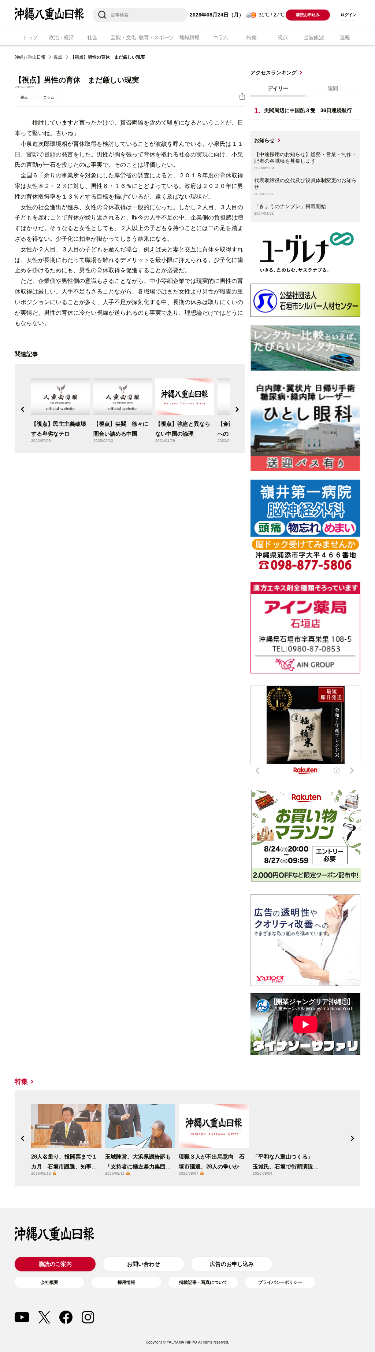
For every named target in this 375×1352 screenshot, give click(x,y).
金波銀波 (314, 37)
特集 (251, 37)
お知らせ (264, 140)
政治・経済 (61, 37)
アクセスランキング (273, 72)
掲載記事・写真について (203, 1282)
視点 (282, 37)
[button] (23, 409)
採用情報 (126, 1282)
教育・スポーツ (156, 37)
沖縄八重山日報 (30, 57)
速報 (345, 37)
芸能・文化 (123, 37)
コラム (220, 37)
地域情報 (189, 37)
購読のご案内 (55, 1264)
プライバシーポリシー (280, 1282)
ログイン (348, 14)
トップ (30, 37)
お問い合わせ (143, 1264)
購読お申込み (308, 14)
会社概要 (49, 1282)
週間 (333, 88)
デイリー (278, 88)
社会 (92, 37)
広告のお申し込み (232, 1264)
